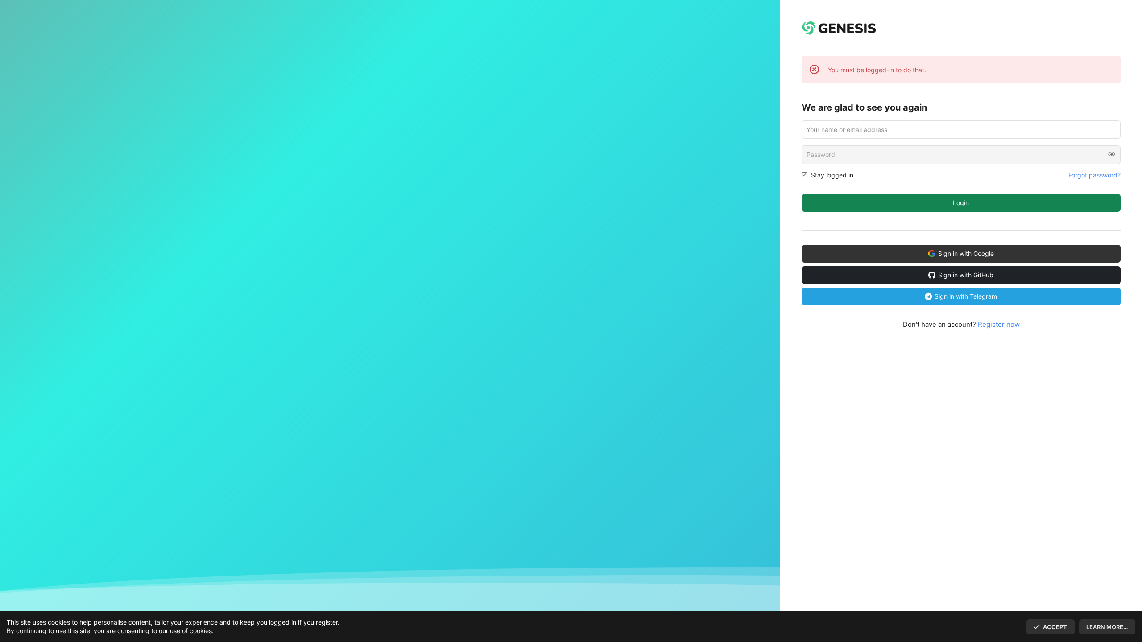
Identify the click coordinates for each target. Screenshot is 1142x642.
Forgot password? (1094, 175)
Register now (999, 324)
